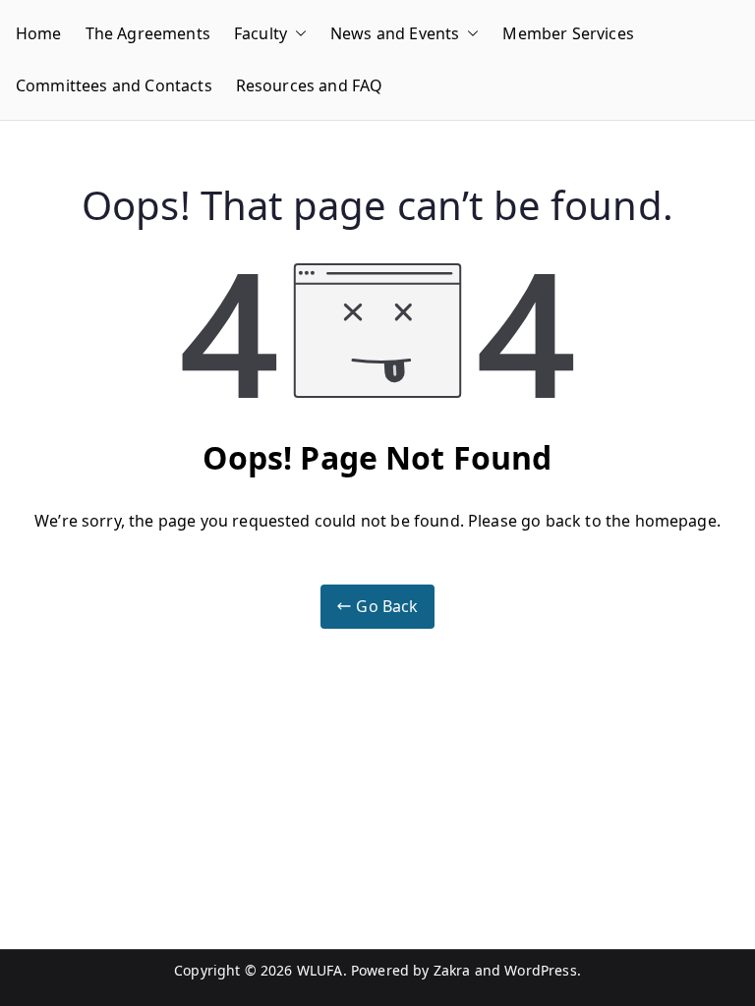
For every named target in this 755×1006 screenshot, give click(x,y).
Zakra (452, 970)
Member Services (567, 33)
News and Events (394, 33)
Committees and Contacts (114, 85)
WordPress (540, 970)
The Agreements (148, 33)
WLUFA (320, 970)
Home (39, 33)
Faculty (260, 33)
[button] (297, 34)
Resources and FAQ (309, 85)
